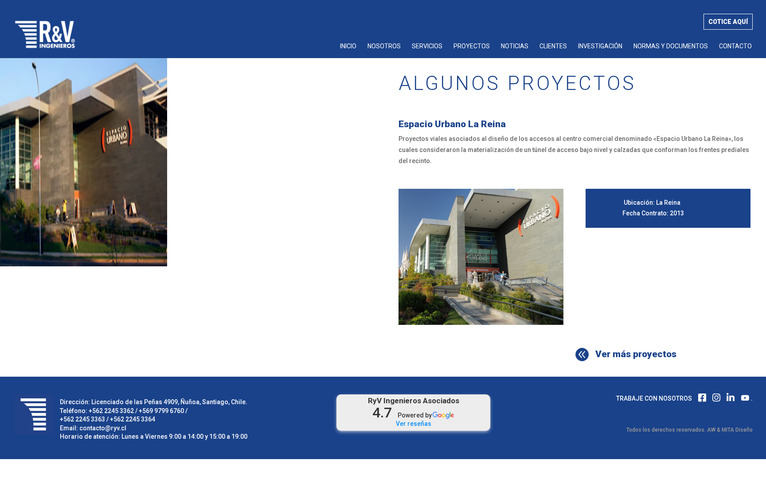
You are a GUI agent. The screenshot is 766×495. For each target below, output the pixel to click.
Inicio (348, 46)
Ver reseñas (413, 423)
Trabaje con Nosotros (654, 398)
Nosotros (384, 46)
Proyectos (471, 46)
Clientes (553, 46)
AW (711, 430)
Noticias (514, 46)
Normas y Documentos (670, 46)
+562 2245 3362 (111, 410)
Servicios (427, 46)
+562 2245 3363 (82, 419)
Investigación (600, 46)
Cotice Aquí (728, 21)
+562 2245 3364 (132, 419)
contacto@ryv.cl (102, 428)
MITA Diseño (737, 430)
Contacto (735, 46)
